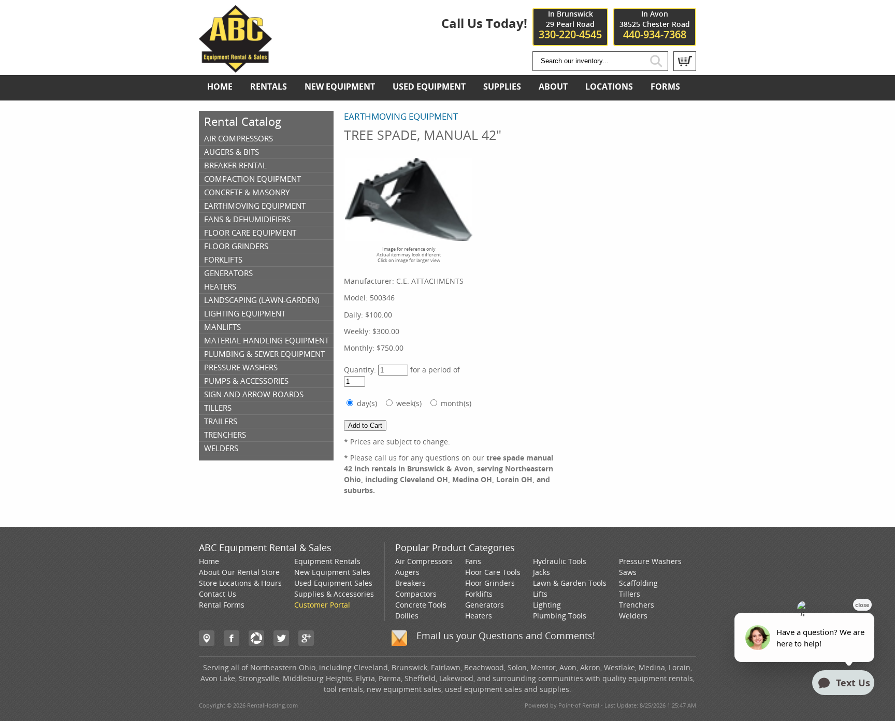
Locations (609, 86)
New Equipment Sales (332, 572)
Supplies (502, 86)
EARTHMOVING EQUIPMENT (255, 205)
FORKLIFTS (223, 259)
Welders (633, 616)
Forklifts (479, 594)
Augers (407, 572)
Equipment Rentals (327, 561)
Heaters (478, 616)
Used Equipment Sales (333, 583)
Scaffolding (638, 583)
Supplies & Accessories (334, 594)
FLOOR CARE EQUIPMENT (250, 232)
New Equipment (340, 86)
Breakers (410, 583)
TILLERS (218, 407)
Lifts (540, 594)
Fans (473, 561)
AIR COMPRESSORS (238, 138)
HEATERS (220, 286)
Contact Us (217, 594)
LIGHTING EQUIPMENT (244, 313)
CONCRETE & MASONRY (247, 192)
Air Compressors (424, 561)
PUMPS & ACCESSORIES (246, 381)
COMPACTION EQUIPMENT (252, 179)
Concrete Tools (420, 605)
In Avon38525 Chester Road (654, 24)
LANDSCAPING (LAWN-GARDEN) (261, 300)
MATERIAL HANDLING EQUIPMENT (266, 340)
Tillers (629, 594)
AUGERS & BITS (231, 152)
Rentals (268, 86)
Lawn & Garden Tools (570, 583)
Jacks (541, 572)
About (553, 86)
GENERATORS (228, 273)
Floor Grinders (490, 583)
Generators (484, 605)
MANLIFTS (222, 327)
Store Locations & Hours (240, 583)
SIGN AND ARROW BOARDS (254, 394)
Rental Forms (221, 605)
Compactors (416, 594)
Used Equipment (429, 86)
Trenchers (636, 605)
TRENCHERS (225, 434)
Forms (665, 86)
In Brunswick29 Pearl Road (570, 24)
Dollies (406, 616)
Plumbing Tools (559, 616)
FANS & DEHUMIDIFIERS (247, 219)
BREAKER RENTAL (235, 165)
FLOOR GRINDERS (236, 246)
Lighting (547, 605)
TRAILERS (220, 421)
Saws (628, 572)
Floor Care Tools (493, 572)
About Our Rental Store (239, 572)
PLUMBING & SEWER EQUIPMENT (264, 354)
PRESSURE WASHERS (241, 367)
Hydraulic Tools (559, 561)
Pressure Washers (650, 561)
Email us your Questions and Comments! (505, 635)
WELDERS (221, 448)
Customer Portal (322, 605)
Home (220, 86)
